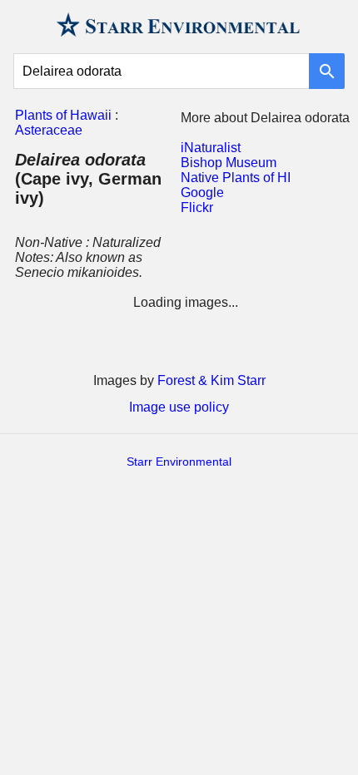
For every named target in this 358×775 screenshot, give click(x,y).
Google (202, 192)
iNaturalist (211, 148)
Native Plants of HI (236, 177)
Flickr (197, 207)
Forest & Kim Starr (211, 380)
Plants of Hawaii (63, 115)
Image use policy (179, 407)
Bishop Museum (228, 162)
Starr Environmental (179, 461)
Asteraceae (48, 130)
